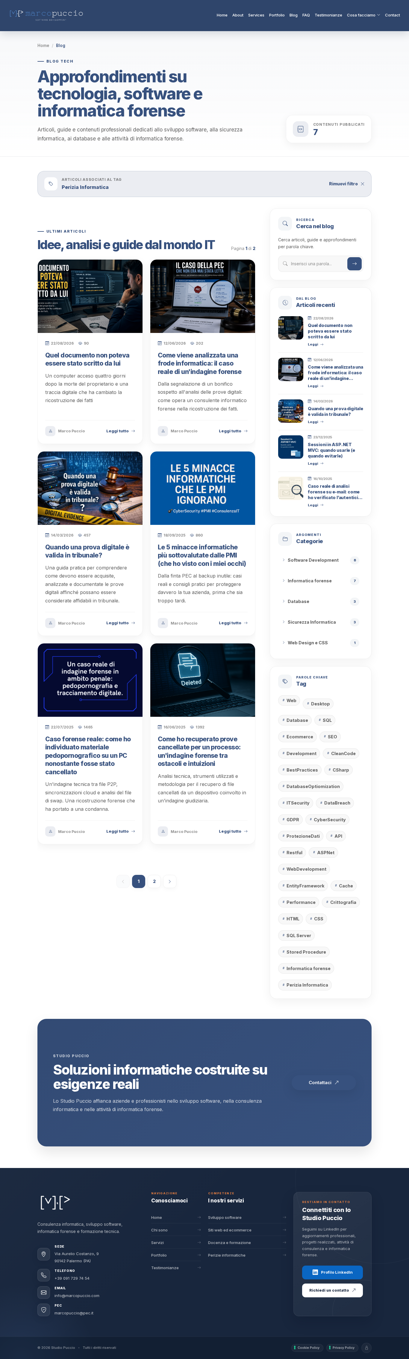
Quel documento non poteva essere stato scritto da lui (330, 331)
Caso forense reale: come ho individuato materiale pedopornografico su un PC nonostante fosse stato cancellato (88, 755)
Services (256, 15)
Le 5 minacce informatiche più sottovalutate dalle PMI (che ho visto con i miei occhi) (202, 555)
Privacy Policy (344, 1348)
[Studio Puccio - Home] (55, 1202)
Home (222, 15)
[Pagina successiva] (169, 881)
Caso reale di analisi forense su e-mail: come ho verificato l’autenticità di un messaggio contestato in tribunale (335, 497)
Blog (294, 15)
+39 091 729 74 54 (72, 1278)
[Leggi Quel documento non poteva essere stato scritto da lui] (290, 328)
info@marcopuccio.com (76, 1295)
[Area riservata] (366, 1348)
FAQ (306, 15)
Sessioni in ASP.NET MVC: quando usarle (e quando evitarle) (331, 450)
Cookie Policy (308, 1348)
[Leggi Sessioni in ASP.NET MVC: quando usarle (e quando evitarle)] (290, 447)
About (237, 15)
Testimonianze (328, 15)
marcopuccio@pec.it (73, 1312)
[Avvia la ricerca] (354, 263)
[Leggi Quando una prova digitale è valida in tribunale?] (290, 411)
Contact (392, 15)
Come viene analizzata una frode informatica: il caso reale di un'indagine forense (199, 363)
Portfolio (277, 15)
